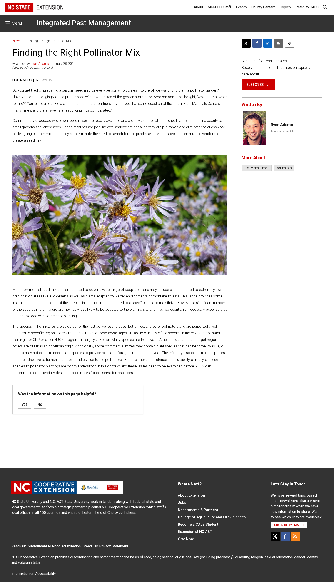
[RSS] (295, 536)
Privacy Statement (113, 546)
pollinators (284, 168)
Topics (285, 7)
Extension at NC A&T (195, 532)
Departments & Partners (198, 510)
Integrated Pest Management (84, 22)
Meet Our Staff (219, 7)
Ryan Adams (39, 63)
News (16, 41)
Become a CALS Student (198, 524)
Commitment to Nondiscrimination (54, 546)
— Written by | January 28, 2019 (43, 63)
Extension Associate (282, 131)
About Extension (191, 495)
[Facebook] (285, 536)
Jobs (182, 502)
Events (241, 7)
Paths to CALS (307, 7)
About (198, 7)
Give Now (186, 539)
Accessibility (45, 573)
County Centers (263, 7)
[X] (275, 536)
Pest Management (256, 168)
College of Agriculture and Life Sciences (212, 517)
